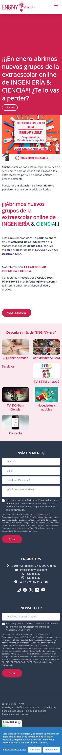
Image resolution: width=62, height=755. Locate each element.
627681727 (34, 573)
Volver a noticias (16, 312)
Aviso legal (7, 707)
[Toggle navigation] (56, 7)
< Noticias (10, 107)
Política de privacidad (28, 707)
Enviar (12, 539)
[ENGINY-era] (18, 7)
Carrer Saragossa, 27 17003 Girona (34, 565)
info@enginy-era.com (33, 569)
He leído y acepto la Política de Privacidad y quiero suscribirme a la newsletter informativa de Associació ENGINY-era (32, 626)
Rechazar (35, 749)
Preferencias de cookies (15, 714)
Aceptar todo (51, 749)
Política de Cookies (37, 742)
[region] (31, 741)
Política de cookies (36, 710)
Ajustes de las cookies (14, 749)
